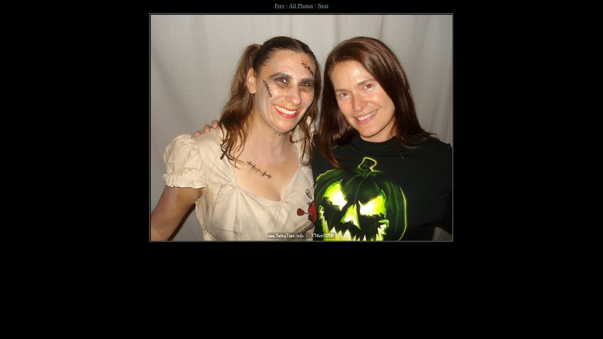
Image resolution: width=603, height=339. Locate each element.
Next (323, 6)
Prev (279, 6)
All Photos (301, 6)
